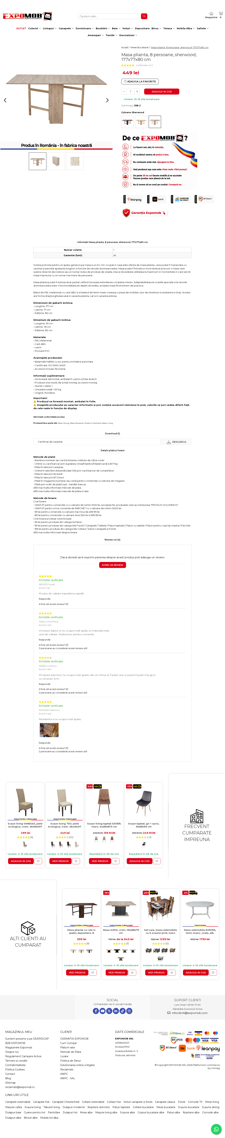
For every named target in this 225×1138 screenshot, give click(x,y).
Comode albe (210, 1112)
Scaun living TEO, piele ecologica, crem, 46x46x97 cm (64, 825)
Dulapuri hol (70, 1112)
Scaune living (33, 1107)
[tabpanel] (56, 95)
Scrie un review (112, 565)
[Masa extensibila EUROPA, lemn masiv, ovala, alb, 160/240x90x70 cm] (200, 909)
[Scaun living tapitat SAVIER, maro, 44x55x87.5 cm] (104, 802)
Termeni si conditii (16, 1060)
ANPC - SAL (67, 1078)
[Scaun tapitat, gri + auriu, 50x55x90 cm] (144, 802)
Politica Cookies (15, 1069)
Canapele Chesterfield (65, 1101)
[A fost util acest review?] (67, 604)
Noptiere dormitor (99, 1107)
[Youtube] (102, 1011)
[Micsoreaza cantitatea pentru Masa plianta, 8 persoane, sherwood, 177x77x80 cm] (124, 91)
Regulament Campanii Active (23, 1056)
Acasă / (125, 47)
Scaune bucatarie (188, 1107)
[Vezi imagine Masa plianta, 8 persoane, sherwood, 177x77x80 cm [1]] (56, 161)
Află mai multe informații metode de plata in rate (61, 491)
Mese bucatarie (165, 1107)
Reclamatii (66, 1069)
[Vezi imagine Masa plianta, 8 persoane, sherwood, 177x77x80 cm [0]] (38, 161)
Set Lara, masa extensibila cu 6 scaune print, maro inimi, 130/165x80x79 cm (160, 931)
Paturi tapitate (121, 1107)
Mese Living (107, 423)
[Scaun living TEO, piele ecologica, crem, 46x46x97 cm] (65, 802)
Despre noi (12, 1051)
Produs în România (93, 423)
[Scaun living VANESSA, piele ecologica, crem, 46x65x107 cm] (25, 802)
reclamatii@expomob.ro (20, 1087)
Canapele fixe (41, 1101)
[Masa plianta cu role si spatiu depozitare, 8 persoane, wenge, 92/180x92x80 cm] (81, 909)
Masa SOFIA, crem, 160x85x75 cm (121, 931)
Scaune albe (127, 1112)
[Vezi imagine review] (49, 731)
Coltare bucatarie (143, 1107)
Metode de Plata (70, 1051)
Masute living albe (106, 1112)
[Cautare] (144, 16)
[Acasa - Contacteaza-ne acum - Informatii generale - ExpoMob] (27, 16)
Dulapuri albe (13, 1117)
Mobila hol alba (49, 1117)
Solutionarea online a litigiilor (77, 1065)
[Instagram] (129, 1011)
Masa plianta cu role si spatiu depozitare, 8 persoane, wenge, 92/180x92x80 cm (81, 931)
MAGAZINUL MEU (18, 1032)
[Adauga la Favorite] (38, 861)
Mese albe (86, 1112)
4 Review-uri (144, 65)
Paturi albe (173, 1112)
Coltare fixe (114, 1101)
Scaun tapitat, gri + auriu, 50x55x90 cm (143, 825)
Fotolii (181, 1101)
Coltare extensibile (93, 1101)
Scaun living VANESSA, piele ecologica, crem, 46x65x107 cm (25, 825)
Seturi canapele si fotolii (138, 1101)
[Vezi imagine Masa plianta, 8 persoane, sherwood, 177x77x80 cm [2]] (75, 161)
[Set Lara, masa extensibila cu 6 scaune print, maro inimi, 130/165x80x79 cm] (160, 909)
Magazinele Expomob (18, 1047)
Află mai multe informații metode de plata (57, 487)
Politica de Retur (70, 1060)
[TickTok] (123, 1011)
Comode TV (195, 1101)
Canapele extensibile (17, 1101)
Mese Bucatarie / (140, 47)
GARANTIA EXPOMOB (74, 1038)
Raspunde (44, 598)
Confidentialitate (15, 1065)
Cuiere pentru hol (34, 1112)
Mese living (212, 1101)
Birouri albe (31, 1117)
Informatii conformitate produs (49, 417)
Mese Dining (63, 423)
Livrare (64, 1056)
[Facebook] (96, 1011)
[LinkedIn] (116, 1011)
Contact (10, 1074)
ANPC (64, 1074)
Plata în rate (67, 1047)
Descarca (179, 441)
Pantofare (54, 1112)
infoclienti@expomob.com (189, 1013)
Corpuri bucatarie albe (151, 1112)
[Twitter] (109, 1011)
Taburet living (51, 1107)
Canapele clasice (165, 1101)
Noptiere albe (191, 1112)
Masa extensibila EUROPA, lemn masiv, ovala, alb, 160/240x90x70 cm (200, 931)
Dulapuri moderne (74, 1107)
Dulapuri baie (13, 1112)
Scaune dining (210, 1107)
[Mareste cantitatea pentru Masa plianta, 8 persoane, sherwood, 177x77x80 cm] (137, 91)
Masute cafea (13, 1107)
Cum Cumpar (68, 1043)
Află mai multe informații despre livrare (55, 532)
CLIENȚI (66, 1032)
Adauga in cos (162, 91)
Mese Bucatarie (77, 423)
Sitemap (10, 1082)
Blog (8, 1078)
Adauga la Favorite (141, 81)
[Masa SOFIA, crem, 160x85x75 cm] (121, 909)
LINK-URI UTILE (17, 1095)
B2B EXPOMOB (15, 1043)
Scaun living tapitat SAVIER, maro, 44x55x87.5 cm (104, 825)
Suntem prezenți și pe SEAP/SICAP (27, 1038)
